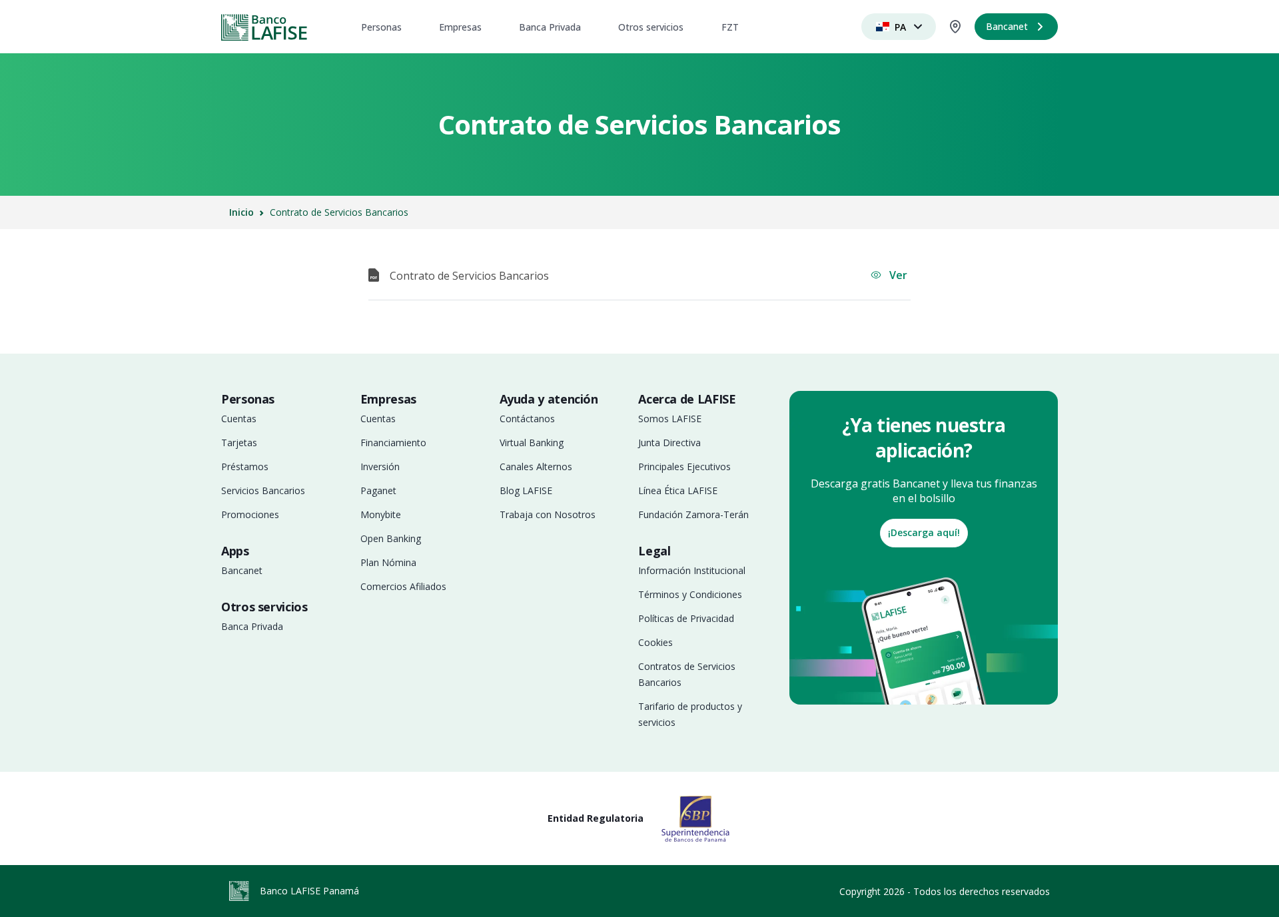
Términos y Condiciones (690, 594)
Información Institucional (691, 570)
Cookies (655, 642)
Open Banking (390, 538)
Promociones (250, 514)
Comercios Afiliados (403, 586)
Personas (381, 27)
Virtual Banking (532, 442)
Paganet (378, 490)
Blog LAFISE (526, 490)
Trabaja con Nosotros (548, 514)
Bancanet (241, 570)
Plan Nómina (388, 562)
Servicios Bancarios (263, 490)
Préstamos (244, 466)
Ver (897, 275)
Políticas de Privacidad (686, 618)
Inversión (380, 466)
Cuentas (238, 418)
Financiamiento (393, 442)
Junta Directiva (669, 442)
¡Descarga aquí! (924, 532)
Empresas (460, 27)
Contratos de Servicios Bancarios (686, 674)
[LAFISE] (264, 27)
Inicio (241, 212)
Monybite (380, 514)
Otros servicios (650, 27)
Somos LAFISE (669, 418)
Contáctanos (527, 418)
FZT (730, 27)
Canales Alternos (536, 466)
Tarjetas (239, 442)
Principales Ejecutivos (684, 466)
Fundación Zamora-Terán (693, 514)
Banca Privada (550, 27)
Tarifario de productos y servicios (690, 714)
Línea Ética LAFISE (677, 490)
